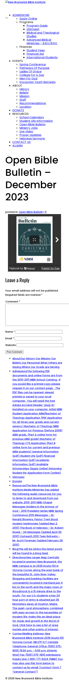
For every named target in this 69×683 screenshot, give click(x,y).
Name (10, 331)
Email (9, 338)
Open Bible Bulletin (31, 212)
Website (10, 345)
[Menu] (6, 17)
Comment (12, 301)
